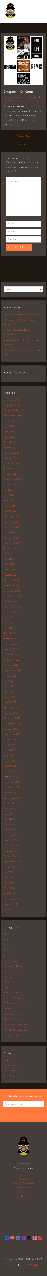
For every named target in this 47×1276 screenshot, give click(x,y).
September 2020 (12, 734)
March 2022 (10, 639)
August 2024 (10, 485)
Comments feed (12, 1071)
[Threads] (34, 1237)
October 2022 (11, 602)
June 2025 (9, 432)
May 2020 (9, 755)
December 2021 (12, 655)
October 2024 (11, 474)
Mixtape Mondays (13, 971)
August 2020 (10, 740)
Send (10, 1113)
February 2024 (11, 517)
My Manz (8, 977)
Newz (6, 987)
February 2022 (11, 644)
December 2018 (12, 846)
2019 (6, 940)
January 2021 (10, 713)
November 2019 (12, 787)
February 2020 (11, 771)
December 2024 (12, 463)
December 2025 (12, 400)
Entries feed (10, 1065)
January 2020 (11, 777)
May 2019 (9, 819)
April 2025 (9, 442)
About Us (23, 1179)
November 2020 (12, 724)
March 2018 (10, 893)
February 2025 (11, 453)
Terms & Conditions (23, 1183)
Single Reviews (11, 1014)
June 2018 (9, 878)
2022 (6, 956)
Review (7, 1009)
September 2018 (12, 862)
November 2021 (12, 660)
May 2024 (9, 501)
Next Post (23, 145)
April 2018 (9, 888)
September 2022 (12, 607)
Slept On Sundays (13, 1019)
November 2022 (12, 596)
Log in (7, 1060)
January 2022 (11, 649)
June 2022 (9, 623)
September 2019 (12, 798)
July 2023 (8, 554)
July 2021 (8, 681)
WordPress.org (11, 1076)
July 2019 (8, 808)
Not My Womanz (12, 998)
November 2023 (12, 532)
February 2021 (11, 708)
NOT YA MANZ (11, 19)
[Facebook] (18, 1237)
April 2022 (9, 633)
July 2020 (9, 745)
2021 (6, 950)
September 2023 (12, 543)
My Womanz (10, 982)
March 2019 (10, 830)
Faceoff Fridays (29, 97)
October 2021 (11, 665)
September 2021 (12, 670)
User (23, 1196)
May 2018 (9, 883)
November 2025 (12, 405)
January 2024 (11, 522)
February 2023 (11, 580)
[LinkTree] (40, 1237)
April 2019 (9, 824)
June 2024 (9, 495)
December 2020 (12, 718)
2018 (6, 934)
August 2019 (10, 803)
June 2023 (9, 559)
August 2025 (10, 421)
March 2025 (10, 447)
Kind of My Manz (13, 966)
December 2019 (12, 782)
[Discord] (6, 1237)
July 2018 (8, 872)
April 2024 (9, 506)
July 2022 (8, 617)
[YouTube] (12, 1237)
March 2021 (10, 702)
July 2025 (8, 426)
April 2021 (9, 697)
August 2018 (10, 867)
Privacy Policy (23, 1188)
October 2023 (11, 538)
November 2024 (12, 469)
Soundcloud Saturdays (16, 1025)
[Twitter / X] (29, 1237)
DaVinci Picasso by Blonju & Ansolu (22, 315)
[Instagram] (23, 1237)
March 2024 (10, 511)
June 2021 (9, 686)
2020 (6, 945)
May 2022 (9, 628)
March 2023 (10, 575)
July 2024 (8, 490)
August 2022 (10, 612)
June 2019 (9, 814)
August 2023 (10, 548)
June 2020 (9, 750)
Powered (12, 1265)
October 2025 (11, 410)
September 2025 (12, 416)
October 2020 (11, 729)
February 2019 (11, 835)
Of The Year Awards (14, 1003)
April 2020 (9, 761)
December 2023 (12, 527)
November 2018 (12, 851)
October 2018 (11, 856)
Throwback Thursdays (15, 1030)
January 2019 (10, 840)
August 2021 (10, 676)
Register (23, 1192)
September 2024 (12, 479)
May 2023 (9, 564)
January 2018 (10, 904)
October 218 (10, 909)
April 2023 (9, 570)
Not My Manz (11, 993)
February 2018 (11, 899)
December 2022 (12, 591)
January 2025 (11, 458)
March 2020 (10, 766)
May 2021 (9, 692)
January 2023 (11, 586)
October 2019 (11, 793)
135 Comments (11, 97)
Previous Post (23, 136)
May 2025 (9, 437)
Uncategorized (11, 1035)
